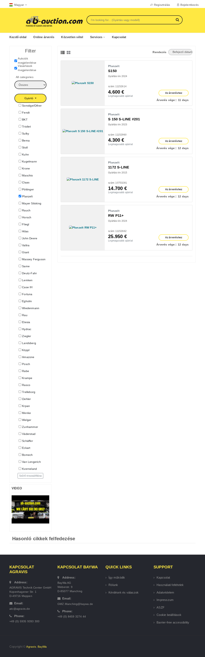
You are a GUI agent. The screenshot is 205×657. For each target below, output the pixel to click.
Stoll (25, 147)
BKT (25, 119)
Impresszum (165, 600)
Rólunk (113, 585)
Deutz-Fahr (29, 273)
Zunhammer (30, 426)
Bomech (27, 454)
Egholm (27, 301)
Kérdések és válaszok (124, 592)
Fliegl (25, 224)
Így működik (117, 577)
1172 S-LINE (118, 167)
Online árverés (43, 37)
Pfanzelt (27, 196)
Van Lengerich (31, 461)
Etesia (26, 322)
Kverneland (29, 468)
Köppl (25, 350)
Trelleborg (28, 392)
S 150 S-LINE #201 (124, 119)
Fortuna (27, 294)
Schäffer (27, 440)
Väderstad (28, 433)
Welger (26, 420)
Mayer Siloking (31, 203)
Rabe (25, 371)
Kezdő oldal (17, 37)
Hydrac (26, 329)
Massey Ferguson (33, 259)
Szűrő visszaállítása (30, 475)
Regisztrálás (162, 4)
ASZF (160, 607)
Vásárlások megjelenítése (27, 68)
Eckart (26, 447)
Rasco (26, 385)
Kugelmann (29, 161)
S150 (112, 71)
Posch (26, 364)
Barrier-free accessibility (173, 622)
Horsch (26, 217)
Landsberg (29, 343)
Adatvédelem (165, 592)
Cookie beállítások (169, 614)
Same (26, 266)
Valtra (25, 245)
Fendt (26, 112)
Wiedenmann (30, 308)
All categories (24, 77)
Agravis (31, 646)
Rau (24, 315)
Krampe (27, 378)
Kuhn (25, 154)
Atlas (25, 231)
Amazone (28, 357)
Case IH (27, 287)
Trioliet (26, 126)
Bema (26, 140)
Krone (26, 168)
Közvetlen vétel (72, 37)
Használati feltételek (170, 585)
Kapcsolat (119, 37)
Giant (25, 252)
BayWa (42, 646)
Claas (25, 182)
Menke (26, 413)
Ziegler (26, 336)
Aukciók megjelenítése (27, 60)
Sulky (25, 133)
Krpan (26, 406)
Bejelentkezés (189, 4)
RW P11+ (116, 216)
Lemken (27, 280)
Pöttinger (28, 189)
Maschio (27, 175)
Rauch (26, 210)
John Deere (29, 238)
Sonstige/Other (32, 105)
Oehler (26, 399)
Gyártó (29, 98)
